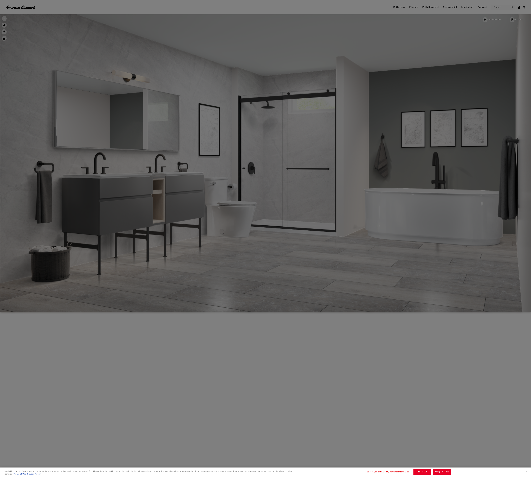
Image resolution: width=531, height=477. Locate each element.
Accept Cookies (442, 472)
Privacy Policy (34, 474)
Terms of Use (20, 474)
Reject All (422, 472)
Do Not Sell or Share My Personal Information (388, 472)
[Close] (527, 472)
